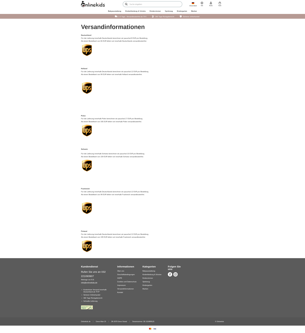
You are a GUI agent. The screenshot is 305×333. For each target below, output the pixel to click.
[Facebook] (170, 274)
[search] (152, 4)
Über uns (120, 271)
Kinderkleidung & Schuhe (135, 11)
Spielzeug (169, 11)
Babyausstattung (114, 11)
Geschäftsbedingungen (126, 274)
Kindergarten (182, 11)
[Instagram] (175, 274)
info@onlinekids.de (89, 283)
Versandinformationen (125, 289)
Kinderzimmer (155, 11)
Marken (194, 11)
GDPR (119, 278)
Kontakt (120, 292)
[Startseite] (93, 4)
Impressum (121, 285)
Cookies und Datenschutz (127, 282)
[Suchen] (126, 4)
